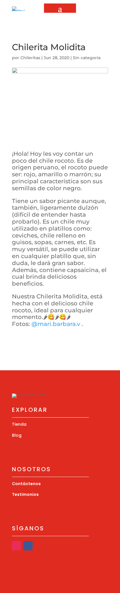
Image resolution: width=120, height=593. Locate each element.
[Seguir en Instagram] (83, 19)
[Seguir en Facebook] (28, 545)
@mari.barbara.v (55, 323)
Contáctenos (26, 484)
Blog (17, 435)
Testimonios (25, 494)
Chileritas (30, 57)
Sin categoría (86, 57)
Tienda (19, 424)
